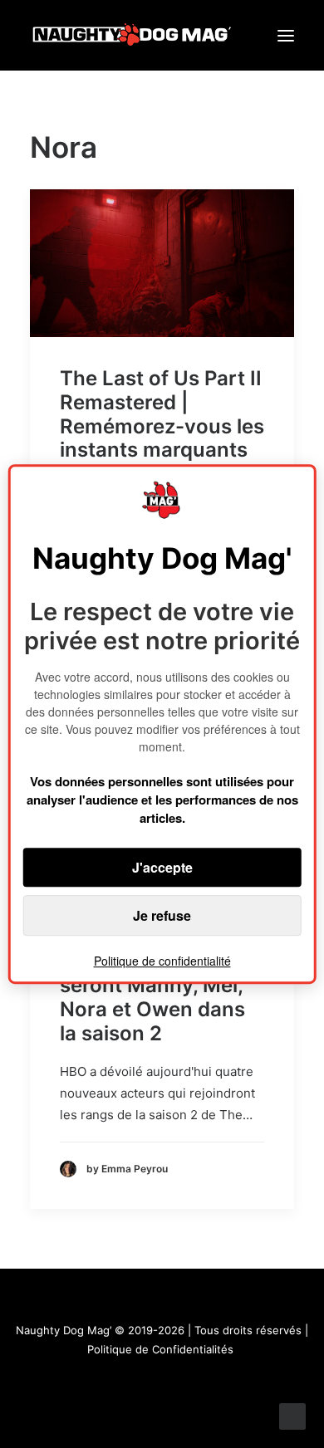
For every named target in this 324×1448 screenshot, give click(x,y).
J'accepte (162, 867)
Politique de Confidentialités (160, 1349)
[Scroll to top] (292, 1415)
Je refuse (162, 915)
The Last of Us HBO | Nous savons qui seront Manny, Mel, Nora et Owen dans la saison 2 (160, 985)
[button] (286, 35)
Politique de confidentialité (162, 960)
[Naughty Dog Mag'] (132, 35)
